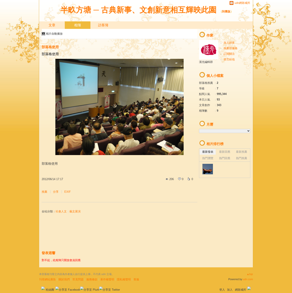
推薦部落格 (230, 48)
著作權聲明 (107, 279)
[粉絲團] (43, 288)
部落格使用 (50, 47)
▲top (250, 274)
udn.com (248, 279)
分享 (56, 191)
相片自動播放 (54, 33)
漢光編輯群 (206, 62)
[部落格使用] (207, 169)
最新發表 (207, 151)
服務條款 (91, 279)
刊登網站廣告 (47, 279)
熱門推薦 (241, 158)
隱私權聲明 (124, 279)
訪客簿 (103, 25)
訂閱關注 (229, 53)
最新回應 (224, 151)
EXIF (67, 191)
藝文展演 (75, 211)
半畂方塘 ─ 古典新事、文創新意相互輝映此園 (138, 9)
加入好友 (229, 42)
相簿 (77, 25)
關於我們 (64, 279)
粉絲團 (50, 289)
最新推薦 (241, 151)
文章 (52, 25)
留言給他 (229, 59)
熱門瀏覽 (207, 158)
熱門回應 (224, 158)
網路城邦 (240, 289)
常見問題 (78, 279)
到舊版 (226, 11)
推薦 (44, 191)
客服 (136, 279)
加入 (230, 289)
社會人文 (61, 211)
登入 (222, 289)
